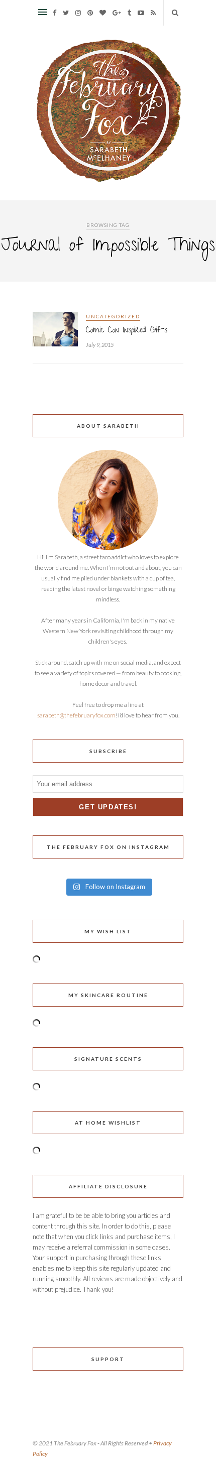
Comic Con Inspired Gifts (126, 330)
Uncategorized (113, 316)
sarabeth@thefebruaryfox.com (76, 715)
